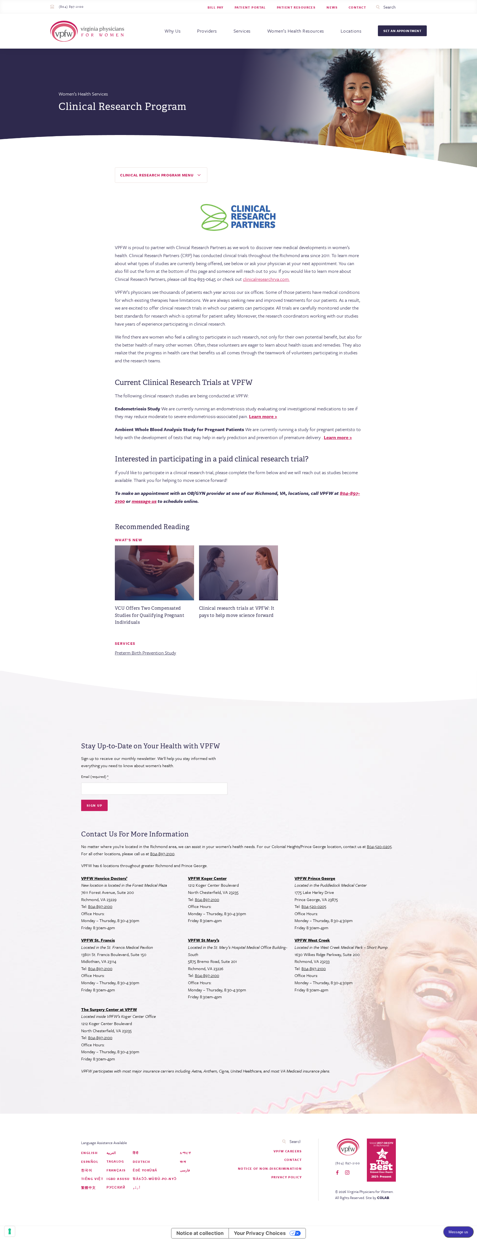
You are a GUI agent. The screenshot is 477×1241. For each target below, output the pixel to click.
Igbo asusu (118, 1178)
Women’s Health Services (83, 93)
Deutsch (141, 1161)
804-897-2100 (162, 854)
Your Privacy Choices (260, 1233)
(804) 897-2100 (71, 6)
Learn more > (263, 416)
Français (116, 1170)
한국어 (86, 1170)
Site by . (378, 1197)
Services (125, 643)
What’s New (128, 540)
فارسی (185, 1170)
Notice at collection (200, 1233)
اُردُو (137, 1187)
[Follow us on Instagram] (347, 1172)
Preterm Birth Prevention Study (145, 652)
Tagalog (115, 1161)
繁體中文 (88, 1187)
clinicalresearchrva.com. (266, 279)
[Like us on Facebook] (337, 1172)
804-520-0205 (379, 846)
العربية (111, 1152)
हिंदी (136, 1152)
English (89, 1152)
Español (89, 1161)
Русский (116, 1187)
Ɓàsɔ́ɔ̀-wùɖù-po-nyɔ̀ (155, 1178)
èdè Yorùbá (145, 1170)
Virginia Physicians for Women (88, 31)
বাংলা (183, 1161)
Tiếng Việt (92, 1178)
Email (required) (94, 776)
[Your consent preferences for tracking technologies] (9, 1231)
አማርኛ (185, 1152)
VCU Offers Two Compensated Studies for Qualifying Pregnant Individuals (149, 615)
